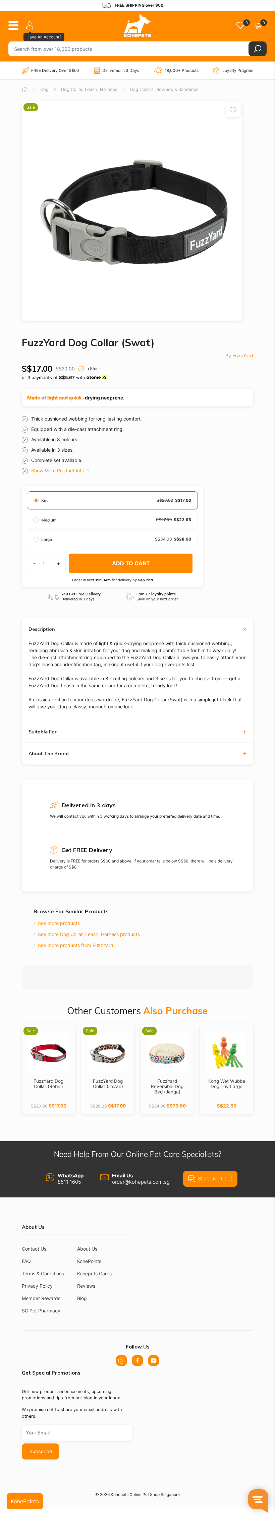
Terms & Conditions (43, 1273)
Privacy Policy (37, 1286)
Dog (44, 89)
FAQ (26, 1261)
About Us (87, 1249)
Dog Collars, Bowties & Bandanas (164, 89)
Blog (82, 1298)
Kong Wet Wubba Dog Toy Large (226, 1083)
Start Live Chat (215, 1178)
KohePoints (89, 1261)
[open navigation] (15, 25)
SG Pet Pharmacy (41, 1310)
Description (42, 629)
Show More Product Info (58, 470)
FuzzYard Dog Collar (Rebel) (48, 1083)
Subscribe (41, 1451)
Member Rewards (41, 1298)
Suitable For (43, 732)
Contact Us (34, 1249)
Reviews (86, 1286)
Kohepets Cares (94, 1273)
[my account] (30, 25)
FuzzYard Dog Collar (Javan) (108, 1083)
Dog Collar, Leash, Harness (89, 89)
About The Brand (49, 753)
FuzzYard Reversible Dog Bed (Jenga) (167, 1086)
